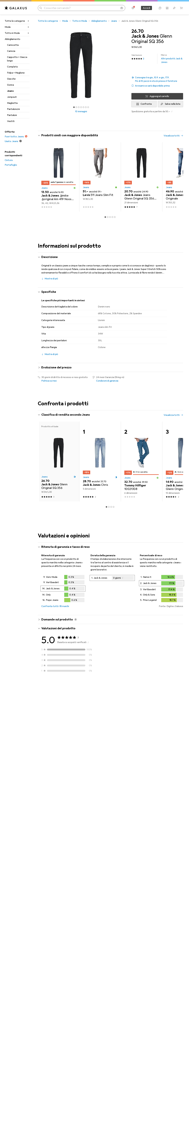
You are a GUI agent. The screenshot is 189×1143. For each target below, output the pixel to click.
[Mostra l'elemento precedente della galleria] (37, 65)
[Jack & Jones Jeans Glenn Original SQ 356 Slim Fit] (141, 177)
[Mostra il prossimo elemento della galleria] (125, 65)
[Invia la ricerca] (41, 8)
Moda (8, 27)
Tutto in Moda (12, 33)
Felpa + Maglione (16, 72)
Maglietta (12, 103)
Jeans (10, 90)
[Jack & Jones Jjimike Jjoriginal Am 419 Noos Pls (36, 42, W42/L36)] (58, 177)
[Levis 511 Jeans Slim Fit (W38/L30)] (100, 177)
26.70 (137, 31)
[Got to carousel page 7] (88, 107)
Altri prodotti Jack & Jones (171, 59)
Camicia (11, 51)
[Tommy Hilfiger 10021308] (141, 461)
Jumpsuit (12, 97)
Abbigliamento (12, 39)
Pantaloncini (13, 109)
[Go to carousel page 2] (107, 217)
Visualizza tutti (172, 135)
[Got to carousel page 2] (76, 107)
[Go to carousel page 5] (114, 217)
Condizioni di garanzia (107, 380)
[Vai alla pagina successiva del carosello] (178, 177)
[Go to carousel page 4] (112, 217)
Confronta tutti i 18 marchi (55, 606)
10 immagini (81, 111)
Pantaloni (12, 115)
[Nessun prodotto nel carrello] (181, 8)
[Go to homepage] (16, 8)
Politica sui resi (49, 380)
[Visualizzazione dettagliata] (63, 589)
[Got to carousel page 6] (86, 107)
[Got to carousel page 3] (78, 107)
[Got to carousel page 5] (83, 107)
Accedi (146, 7)
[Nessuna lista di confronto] (167, 8)
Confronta (146, 103)
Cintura (9, 160)
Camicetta (13, 45)
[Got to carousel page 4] (81, 107)
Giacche (11, 78)
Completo (12, 66)
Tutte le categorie (15, 20)
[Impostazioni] (133, 8)
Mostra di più (51, 278)
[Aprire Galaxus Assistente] (160, 8)
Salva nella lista (172, 103)
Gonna (10, 84)
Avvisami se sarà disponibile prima (152, 85)
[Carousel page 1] (74, 107)
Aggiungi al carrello (159, 96)
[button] (157, 79)
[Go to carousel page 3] (110, 217)
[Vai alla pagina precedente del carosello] (43, 177)
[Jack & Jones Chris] (100, 461)
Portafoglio (11, 164)
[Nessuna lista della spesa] (174, 8)
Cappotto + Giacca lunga (17, 59)
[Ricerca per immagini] (121, 8)
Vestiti (10, 121)
